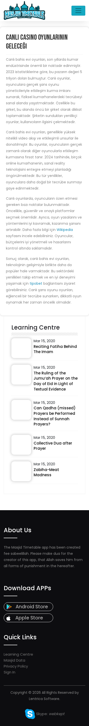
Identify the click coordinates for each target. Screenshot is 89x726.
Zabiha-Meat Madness (46, 472)
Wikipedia (65, 229)
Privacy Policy (16, 666)
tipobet (36, 283)
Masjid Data (14, 660)
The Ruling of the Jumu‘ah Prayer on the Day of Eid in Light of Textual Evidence (56, 381)
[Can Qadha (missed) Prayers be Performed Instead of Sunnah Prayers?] (21, 410)
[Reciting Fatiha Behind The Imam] (21, 348)
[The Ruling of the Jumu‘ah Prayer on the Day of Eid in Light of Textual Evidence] (21, 375)
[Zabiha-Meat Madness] (21, 471)
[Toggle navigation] (78, 11)
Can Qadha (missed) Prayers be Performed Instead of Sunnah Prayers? (55, 416)
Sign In (9, 672)
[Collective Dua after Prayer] (21, 445)
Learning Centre (18, 654)
